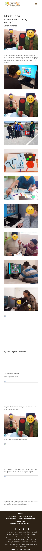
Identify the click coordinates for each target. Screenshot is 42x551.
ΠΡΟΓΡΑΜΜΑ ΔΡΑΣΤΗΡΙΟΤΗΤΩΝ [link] (20, 516)
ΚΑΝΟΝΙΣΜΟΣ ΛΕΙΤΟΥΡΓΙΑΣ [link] (20, 524)
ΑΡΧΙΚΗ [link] (20, 514)
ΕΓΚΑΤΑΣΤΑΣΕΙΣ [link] (10, 519)
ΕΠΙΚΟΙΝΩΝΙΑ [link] (20, 521)
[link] (12, 4)
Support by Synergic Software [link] (21, 549)
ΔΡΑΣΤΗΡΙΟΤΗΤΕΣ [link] (10, 26)
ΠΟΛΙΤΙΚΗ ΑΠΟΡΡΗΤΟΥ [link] (27, 519)
